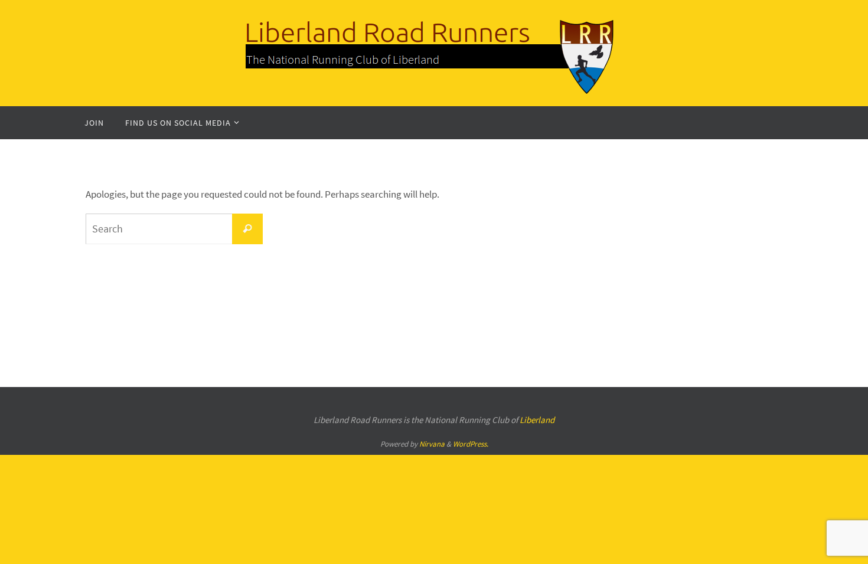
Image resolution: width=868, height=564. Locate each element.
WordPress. (470, 444)
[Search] (247, 229)
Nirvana (432, 444)
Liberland (537, 419)
